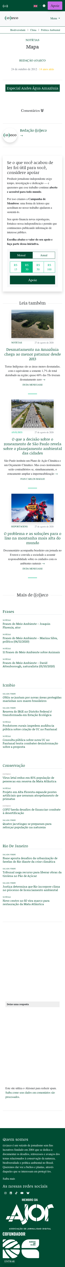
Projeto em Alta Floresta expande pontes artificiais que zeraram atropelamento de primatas (30, 795)
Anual (43, 255)
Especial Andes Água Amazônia (32, 88)
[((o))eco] (12, 18)
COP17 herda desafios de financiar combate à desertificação (31, 811)
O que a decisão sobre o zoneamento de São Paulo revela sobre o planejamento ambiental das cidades (32, 446)
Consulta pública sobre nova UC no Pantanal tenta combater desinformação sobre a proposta (30, 743)
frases (8, 611)
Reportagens (19, 526)
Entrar (10, 1261)
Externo (7, 774)
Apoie (55, 5)
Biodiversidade (17, 30)
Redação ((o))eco (32, 60)
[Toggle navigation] (44, 5)
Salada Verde (9, 694)
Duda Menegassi (32, 384)
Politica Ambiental (50, 30)
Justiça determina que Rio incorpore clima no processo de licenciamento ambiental (31, 888)
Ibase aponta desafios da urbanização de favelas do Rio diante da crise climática (30, 860)
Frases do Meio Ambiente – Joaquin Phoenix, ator (26, 625)
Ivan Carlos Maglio (32, 479)
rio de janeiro (15, 846)
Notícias (32, 40)
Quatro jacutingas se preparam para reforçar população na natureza (27, 825)
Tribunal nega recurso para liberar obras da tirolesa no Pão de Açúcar (32, 874)
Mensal (21, 255)
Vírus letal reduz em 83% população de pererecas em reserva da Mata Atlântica (29, 779)
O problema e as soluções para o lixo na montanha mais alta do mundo (32, 538)
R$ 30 (27, 267)
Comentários (30, 110)
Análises (16, 432)
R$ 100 (49, 267)
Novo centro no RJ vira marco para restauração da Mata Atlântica (26, 902)
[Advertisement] (32, 963)
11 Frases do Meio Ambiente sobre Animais (31, 652)
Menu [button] (54, 18)
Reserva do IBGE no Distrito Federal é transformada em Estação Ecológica (27, 713)
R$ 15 (15, 267)
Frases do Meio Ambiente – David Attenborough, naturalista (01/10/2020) (29, 664)
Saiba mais (9, 1178)
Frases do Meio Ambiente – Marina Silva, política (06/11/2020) (30, 639)
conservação (14, 765)
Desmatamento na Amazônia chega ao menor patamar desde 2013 (32, 354)
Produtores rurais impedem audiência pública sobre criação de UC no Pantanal (30, 727)
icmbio (9, 685)
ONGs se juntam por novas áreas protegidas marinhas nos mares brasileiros (32, 699)
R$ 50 (38, 267)
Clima (33, 30)
